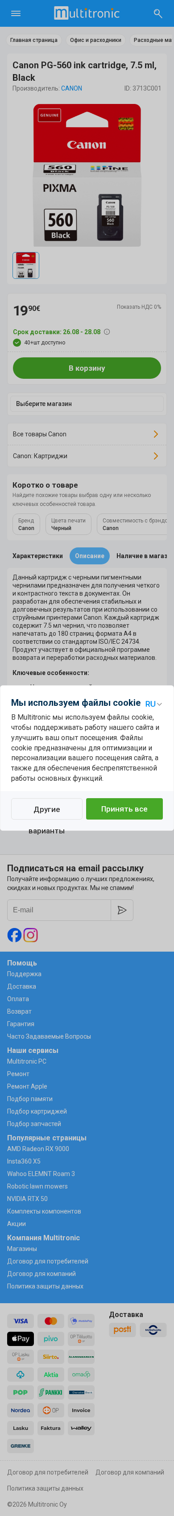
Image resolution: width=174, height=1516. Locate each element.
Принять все (124, 808)
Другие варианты (47, 812)
